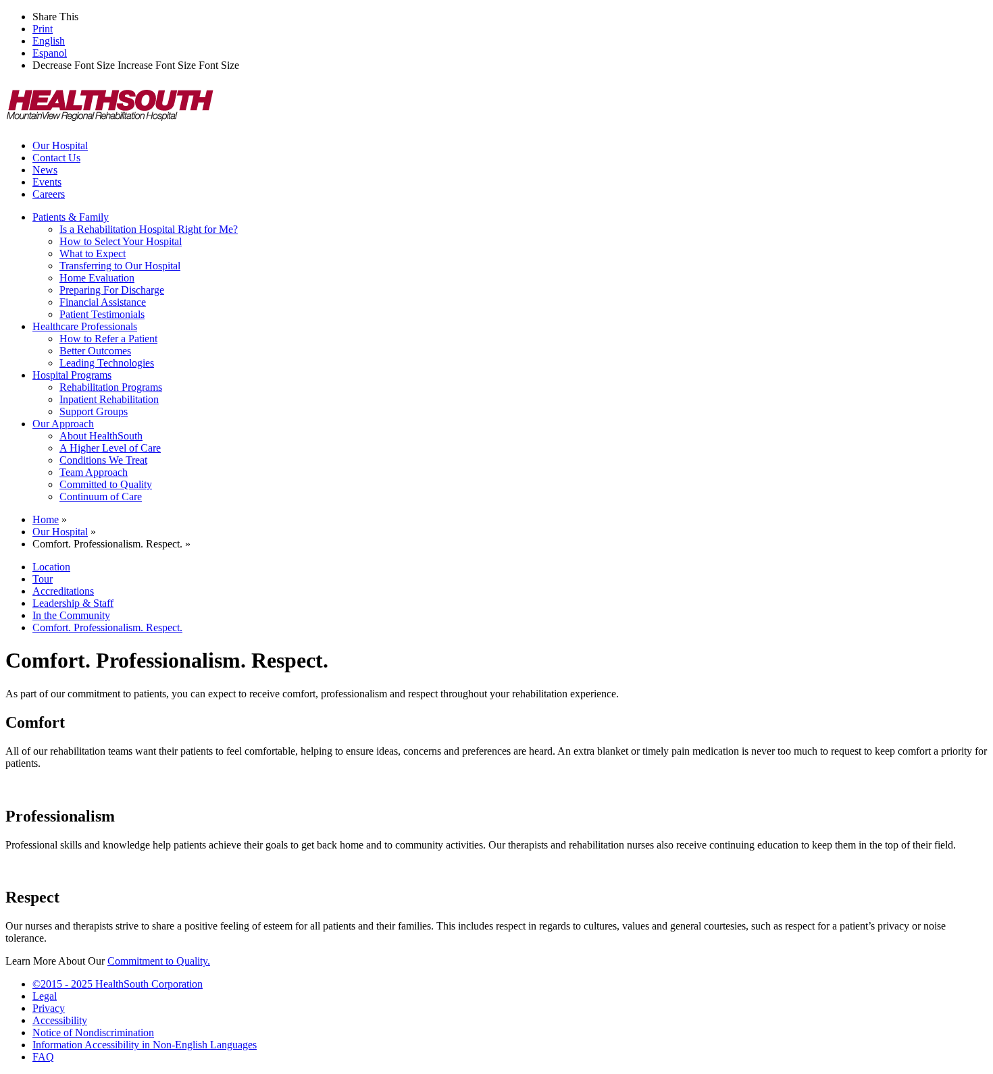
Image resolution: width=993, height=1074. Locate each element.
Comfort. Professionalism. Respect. (107, 627)
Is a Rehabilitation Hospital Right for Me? (148, 229)
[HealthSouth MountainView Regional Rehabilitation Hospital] (110, 122)
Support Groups (93, 411)
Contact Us (56, 157)
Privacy (48, 1008)
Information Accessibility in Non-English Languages (144, 1044)
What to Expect (92, 253)
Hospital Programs (71, 375)
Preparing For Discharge (111, 290)
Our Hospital (60, 145)
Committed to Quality (105, 484)
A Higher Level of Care (110, 448)
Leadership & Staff (72, 603)
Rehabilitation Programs (110, 387)
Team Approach (93, 472)
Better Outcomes (95, 350)
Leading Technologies (106, 363)
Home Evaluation (96, 278)
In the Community (71, 615)
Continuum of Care (100, 496)
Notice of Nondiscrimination (93, 1032)
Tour (42, 579)
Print (42, 28)
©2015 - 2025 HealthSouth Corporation (117, 984)
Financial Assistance (102, 302)
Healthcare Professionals (84, 326)
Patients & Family (70, 217)
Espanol (49, 53)
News (44, 170)
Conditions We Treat (103, 460)
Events (46, 182)
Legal (44, 996)
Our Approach (63, 423)
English (48, 41)
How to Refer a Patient (108, 338)
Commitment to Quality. (158, 961)
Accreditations (63, 591)
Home (45, 519)
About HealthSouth (101, 435)
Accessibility (59, 1020)
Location (51, 566)
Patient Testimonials (102, 314)
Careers (48, 194)
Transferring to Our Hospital (119, 265)
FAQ (43, 1057)
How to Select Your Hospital (120, 241)
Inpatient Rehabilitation (109, 399)
